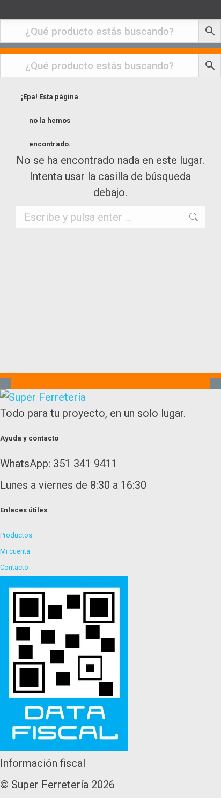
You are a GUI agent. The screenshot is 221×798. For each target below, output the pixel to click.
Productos (16, 535)
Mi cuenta (15, 551)
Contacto (14, 567)
